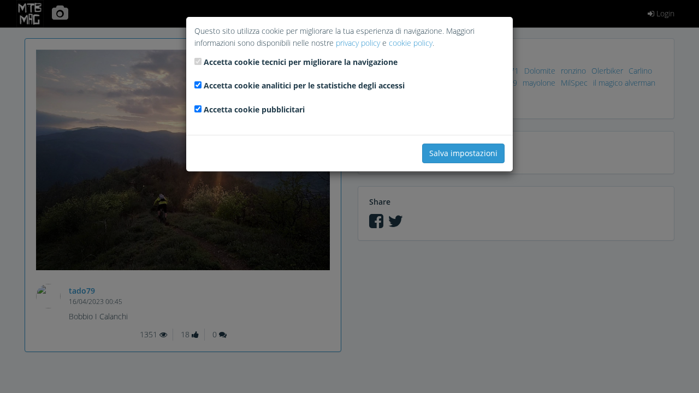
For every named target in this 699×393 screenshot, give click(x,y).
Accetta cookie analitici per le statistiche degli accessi (304, 85)
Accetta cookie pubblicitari (254, 109)
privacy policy (358, 43)
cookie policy (411, 43)
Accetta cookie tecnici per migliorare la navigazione (301, 62)
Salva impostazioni (463, 153)
